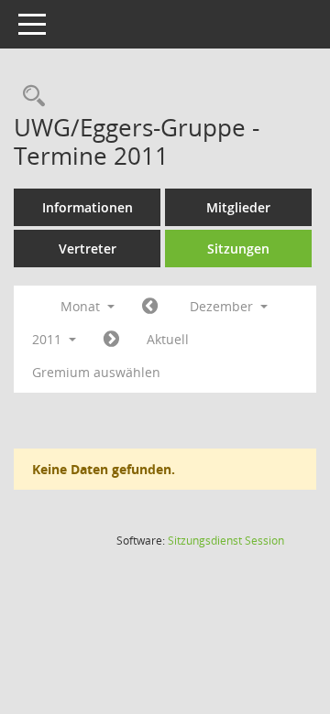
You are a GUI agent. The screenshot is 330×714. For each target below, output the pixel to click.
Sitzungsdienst (226, 540)
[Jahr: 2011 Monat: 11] (149, 306)
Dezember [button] (223, 306)
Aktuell (168, 339)
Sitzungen (238, 248)
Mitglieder (238, 207)
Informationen (87, 207)
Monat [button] (82, 306)
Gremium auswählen (96, 372)
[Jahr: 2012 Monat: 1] (111, 339)
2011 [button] (48, 339)
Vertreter (87, 248)
